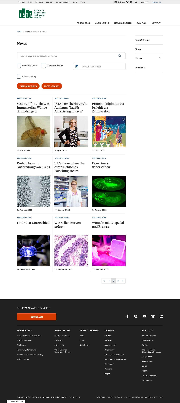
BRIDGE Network (149, 376)
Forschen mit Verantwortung (30, 354)
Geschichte (147, 357)
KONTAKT (145, 2)
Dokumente (147, 380)
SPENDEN (39, 2)
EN (136, 2)
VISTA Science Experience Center (62, 351)
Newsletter (140, 67)
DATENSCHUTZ (151, 397)
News (138, 49)
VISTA (75, 2)
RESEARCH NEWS (24, 99)
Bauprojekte (109, 345)
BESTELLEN (37, 317)
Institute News (29, 65)
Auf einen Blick (149, 335)
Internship (59, 345)
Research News (55, 65)
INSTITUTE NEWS (62, 99)
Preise (145, 345)
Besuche (108, 369)
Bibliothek (21, 345)
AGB (161, 397)
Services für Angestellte (115, 359)
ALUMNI (49, 2)
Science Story (29, 76)
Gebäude (108, 340)
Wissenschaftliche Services (29, 335)
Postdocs (58, 340)
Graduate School (62, 335)
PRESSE (21, 2)
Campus (141, 23)
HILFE (127, 397)
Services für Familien (114, 354)
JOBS (30, 2)
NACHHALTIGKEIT (63, 2)
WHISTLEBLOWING (115, 397)
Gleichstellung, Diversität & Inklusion (151, 351)
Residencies (147, 361)
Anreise (107, 335)
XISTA (83, 2)
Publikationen (23, 359)
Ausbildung (102, 23)
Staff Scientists (24, 340)
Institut (155, 23)
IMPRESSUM (137, 397)
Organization (147, 340)
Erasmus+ (108, 364)
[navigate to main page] (32, 13)
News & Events (123, 23)
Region (107, 374)
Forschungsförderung (26, 350)
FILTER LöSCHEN (51, 86)
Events (138, 58)
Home (19, 31)
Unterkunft (109, 350)
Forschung (83, 23)
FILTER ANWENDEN (28, 86)
